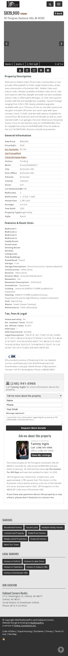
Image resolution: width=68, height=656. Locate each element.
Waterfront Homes (37, 533)
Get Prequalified (13, 153)
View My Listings (41, 455)
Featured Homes (38, 538)
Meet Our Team (11, 544)
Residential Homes (13, 527)
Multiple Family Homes (52, 527)
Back (59, 13)
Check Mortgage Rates (15, 157)
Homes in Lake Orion (34, 561)
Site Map (12, 634)
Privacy (49, 631)
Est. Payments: (12, 149)
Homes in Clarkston (13, 567)
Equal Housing (25, 631)
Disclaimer (39, 631)
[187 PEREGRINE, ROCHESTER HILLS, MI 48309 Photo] (34, 43)
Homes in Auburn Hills (37, 567)
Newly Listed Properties (15, 538)
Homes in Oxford (12, 561)
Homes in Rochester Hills (16, 572)
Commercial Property (14, 533)
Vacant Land (32, 527)
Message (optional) (15, 413)
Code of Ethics (9, 631)
